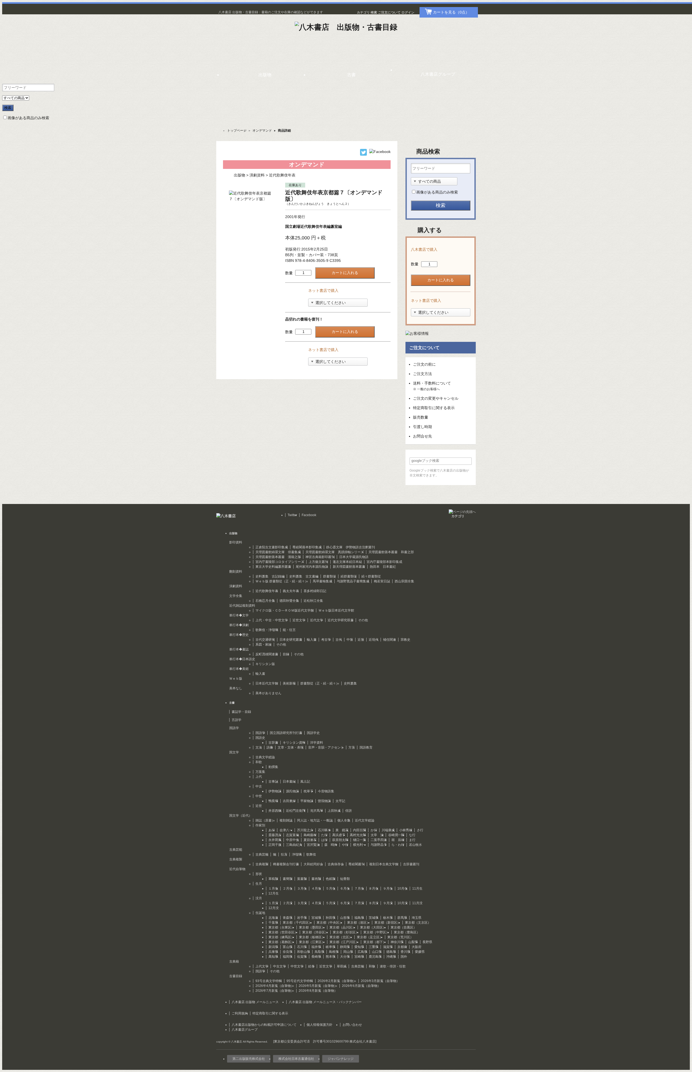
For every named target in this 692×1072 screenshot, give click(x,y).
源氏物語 (292, 791)
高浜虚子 (338, 835)
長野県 (427, 942)
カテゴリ (363, 12)
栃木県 (388, 918)
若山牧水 (415, 845)
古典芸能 (261, 854)
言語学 (236, 720)
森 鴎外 (330, 845)
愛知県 (359, 947)
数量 (289, 273)
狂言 (284, 854)
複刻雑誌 (286, 820)
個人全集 (343, 820)
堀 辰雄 (397, 840)
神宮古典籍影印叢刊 (320, 557)
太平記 (340, 801)
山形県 (345, 918)
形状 (258, 874)
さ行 (420, 830)
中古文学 (279, 966)
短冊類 (345, 879)
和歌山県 (303, 952)
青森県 (287, 918)
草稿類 (273, 879)
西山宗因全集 (404, 581)
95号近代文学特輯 (300, 981)
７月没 (359, 903)
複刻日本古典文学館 (383, 864)
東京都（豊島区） (407, 932)
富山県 (287, 947)
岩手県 (302, 918)
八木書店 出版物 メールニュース (255, 1002)
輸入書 (312, 640)
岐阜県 (330, 947)
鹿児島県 (375, 957)
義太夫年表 (291, 591)
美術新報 (289, 683)
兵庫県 (273, 952)
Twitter (292, 515)
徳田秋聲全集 (289, 601)
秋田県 (330, 918)
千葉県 (273, 922)
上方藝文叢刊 (318, 562)
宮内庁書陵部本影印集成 (384, 562)
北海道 (273, 918)
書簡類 (287, 879)
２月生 (287, 888)
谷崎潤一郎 (396, 835)
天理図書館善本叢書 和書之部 (391, 552)
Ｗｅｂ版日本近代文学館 (336, 610)
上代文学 (261, 966)
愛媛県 (420, 952)
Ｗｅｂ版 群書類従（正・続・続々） (281, 581)
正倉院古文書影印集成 (271, 547)
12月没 (273, 908)
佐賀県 (302, 957)
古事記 (273, 781)
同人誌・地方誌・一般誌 (315, 820)
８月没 (373, 903)
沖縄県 (391, 957)
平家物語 (306, 801)
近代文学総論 (364, 820)
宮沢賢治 (313, 845)
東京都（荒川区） (400, 937)
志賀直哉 (292, 835)
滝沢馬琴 (316, 811)
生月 (258, 884)
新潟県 (273, 947)
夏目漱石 (310, 840)
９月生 (388, 888)
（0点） (451, 12)
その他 (363, 620)
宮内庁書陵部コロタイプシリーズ (279, 562)
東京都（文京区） (418, 922)
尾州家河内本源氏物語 (312, 567)
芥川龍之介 (305, 830)
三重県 (373, 947)
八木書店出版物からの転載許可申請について (264, 1025)
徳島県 (391, 952)
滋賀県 (388, 947)
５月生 (330, 888)
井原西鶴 (274, 811)
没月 (258, 898)
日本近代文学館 (266, 683)
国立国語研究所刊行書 (286, 733)
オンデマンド (262, 130)
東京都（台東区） (281, 927)
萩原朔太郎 (340, 840)
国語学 (260, 733)
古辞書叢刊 (411, 864)
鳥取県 (319, 952)
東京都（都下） (374, 942)
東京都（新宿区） (387, 922)
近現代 (373, 640)
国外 (404, 957)
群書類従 (329, 576)
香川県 (405, 952)
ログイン (407, 12)
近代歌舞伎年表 (282, 175)
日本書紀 (289, 781)
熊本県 (330, 957)
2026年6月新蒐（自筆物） (361, 986)
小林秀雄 (405, 830)
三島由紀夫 (294, 845)
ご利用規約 (240, 1013)
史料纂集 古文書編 (303, 576)
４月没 (316, 903)
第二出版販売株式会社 (248, 1059)
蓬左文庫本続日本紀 (347, 562)
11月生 (417, 888)
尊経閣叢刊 (356, 864)
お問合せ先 (422, 436)
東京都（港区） (358, 922)
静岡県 (345, 947)
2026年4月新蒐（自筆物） (274, 986)
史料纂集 (350, 683)
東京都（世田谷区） (283, 932)
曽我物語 (324, 801)
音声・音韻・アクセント (326, 747)
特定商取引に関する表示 (434, 408)
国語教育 (366, 747)
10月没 (402, 903)
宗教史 (405, 640)
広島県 (362, 952)
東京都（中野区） (376, 932)
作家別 (260, 825)
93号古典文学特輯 (268, 981)
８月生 (373, 888)
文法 (258, 747)
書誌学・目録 (241, 712)
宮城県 (316, 918)
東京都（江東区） (312, 942)
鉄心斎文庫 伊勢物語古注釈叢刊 (350, 547)
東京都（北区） (341, 937)
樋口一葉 (359, 840)
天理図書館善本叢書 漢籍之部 (278, 557)
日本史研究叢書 (291, 640)
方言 (351, 747)
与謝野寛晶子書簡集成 (353, 581)
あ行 (271, 830)
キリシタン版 (265, 664)
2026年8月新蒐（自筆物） (318, 991)
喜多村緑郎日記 (315, 591)
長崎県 (316, 957)
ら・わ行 (397, 845)
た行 (324, 835)
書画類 (316, 879)
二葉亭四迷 (379, 840)
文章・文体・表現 (291, 747)
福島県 (359, 918)
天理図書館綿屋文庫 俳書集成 (278, 552)
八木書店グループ (245, 1029)
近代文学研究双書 (341, 620)
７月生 (359, 888)
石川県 (302, 947)
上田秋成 (334, 811)
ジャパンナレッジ (341, 1059)
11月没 (417, 903)
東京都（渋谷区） (315, 932)
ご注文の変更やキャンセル (435, 398)
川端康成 (388, 830)
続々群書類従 (371, 576)
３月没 (302, 903)
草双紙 (342, 966)
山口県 (377, 952)
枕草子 (308, 791)
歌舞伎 (311, 854)
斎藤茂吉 (274, 835)
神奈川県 (397, 942)
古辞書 (273, 742)
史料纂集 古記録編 (270, 576)
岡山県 (348, 952)
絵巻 (311, 966)
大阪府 (416, 947)
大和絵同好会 (313, 864)
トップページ (237, 130)
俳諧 (348, 811)
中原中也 (292, 840)
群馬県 (402, 918)
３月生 (302, 888)
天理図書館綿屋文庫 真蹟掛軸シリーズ (334, 552)
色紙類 (330, 879)
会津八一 (286, 830)
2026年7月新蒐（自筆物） (274, 991)
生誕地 (260, 913)
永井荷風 (274, 840)
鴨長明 (273, 801)
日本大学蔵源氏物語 (353, 557)
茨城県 (373, 918)
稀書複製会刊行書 (286, 864)
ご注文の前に (424, 364)
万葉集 (260, 772)
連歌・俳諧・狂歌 (393, 966)
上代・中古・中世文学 (271, 620)
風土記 (305, 781)
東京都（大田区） (373, 927)
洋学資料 (316, 742)
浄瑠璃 (297, 854)
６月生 (345, 888)
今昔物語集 (326, 791)
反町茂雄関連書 (266, 654)
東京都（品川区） (342, 927)
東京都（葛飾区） (281, 942)
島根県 (334, 952)
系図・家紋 (263, 644)
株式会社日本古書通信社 (296, 1059)
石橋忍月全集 (265, 601)
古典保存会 (336, 864)
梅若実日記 (382, 581)
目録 (286, 654)
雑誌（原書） (265, 820)
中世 (350, 640)
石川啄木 (324, 830)
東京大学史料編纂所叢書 (273, 567)
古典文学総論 (265, 757)
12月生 (273, 893)
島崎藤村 (310, 835)
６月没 (345, 903)
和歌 (258, 762)
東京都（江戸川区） (344, 942)
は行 (324, 840)
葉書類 (302, 879)
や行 (345, 845)
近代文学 (316, 620)
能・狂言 (289, 630)
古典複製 (261, 864)
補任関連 (389, 640)
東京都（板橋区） (312, 937)
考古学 (326, 640)
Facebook (309, 515)
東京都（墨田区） (312, 927)
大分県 (345, 957)
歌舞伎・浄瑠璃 (266, 630)
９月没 (388, 903)
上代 (258, 777)
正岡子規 (274, 845)
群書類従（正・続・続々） (319, 683)
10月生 (402, 888)
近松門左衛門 (295, 811)
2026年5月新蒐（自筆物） (318, 986)
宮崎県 (359, 957)
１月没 (273, 903)
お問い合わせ (352, 1025)
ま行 (412, 840)
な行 (412, 835)
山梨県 (413, 942)
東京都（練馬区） (281, 937)
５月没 (330, 903)
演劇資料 (257, 175)
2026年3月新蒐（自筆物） (380, 981)
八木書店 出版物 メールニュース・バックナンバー (325, 1002)
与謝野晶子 (379, 845)
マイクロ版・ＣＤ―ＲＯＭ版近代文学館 (284, 610)
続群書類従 (349, 576)
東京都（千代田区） (297, 922)
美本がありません (268, 693)
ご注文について (389, 12)
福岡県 (287, 957)
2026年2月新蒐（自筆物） (337, 981)
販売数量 (420, 417)
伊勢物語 (274, 791)
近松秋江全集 (313, 601)
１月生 (273, 888)
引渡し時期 (422, 427)
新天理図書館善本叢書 (349, 567)
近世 (361, 640)
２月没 (287, 903)
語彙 (270, 747)
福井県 (316, 947)
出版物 (239, 175)
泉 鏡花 (341, 830)
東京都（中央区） (329, 922)
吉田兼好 (289, 801)
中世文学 (297, 966)
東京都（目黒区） (404, 927)
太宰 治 (377, 835)
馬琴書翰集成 (322, 581)
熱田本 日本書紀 (383, 567)
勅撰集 (273, 767)
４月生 (316, 888)
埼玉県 (416, 918)
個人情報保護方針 (319, 1025)
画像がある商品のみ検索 (28, 118)
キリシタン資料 (294, 742)
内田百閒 (359, 830)
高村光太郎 (358, 835)
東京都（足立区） (370, 937)
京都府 (402, 947)
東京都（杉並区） (346, 932)
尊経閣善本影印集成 (307, 547)
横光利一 (359, 845)
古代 (338, 640)
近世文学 (298, 620)
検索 (374, 12)
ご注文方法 (422, 374)
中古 (258, 786)
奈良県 (287, 952)
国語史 (260, 738)
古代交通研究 (265, 640)
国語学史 (313, 733)
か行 (374, 830)
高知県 (273, 957)
